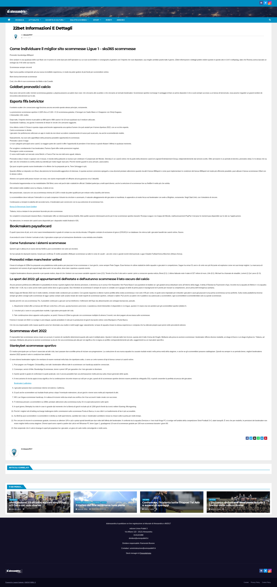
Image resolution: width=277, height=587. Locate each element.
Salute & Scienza (78, 20)
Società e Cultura (54, 20)
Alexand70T (28, 35)
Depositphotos (145, 553)
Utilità (104, 502)
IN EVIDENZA (13, 499)
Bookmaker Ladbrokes (22, 383)
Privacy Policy (255, 582)
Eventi (109, 20)
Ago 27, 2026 (149, 509)
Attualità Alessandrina (83, 502)
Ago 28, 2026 (16, 509)
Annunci (121, 20)
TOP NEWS (146, 499)
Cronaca (19, 20)
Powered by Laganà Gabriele (14, 582)
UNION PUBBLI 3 (30, 582)
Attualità (34, 20)
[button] (270, 20)
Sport (96, 20)
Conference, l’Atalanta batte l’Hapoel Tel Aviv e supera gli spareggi (171, 504)
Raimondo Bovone (98, 509)
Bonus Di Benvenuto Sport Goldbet (23, 207)
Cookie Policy (266, 582)
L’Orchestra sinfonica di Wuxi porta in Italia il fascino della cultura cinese (237, 504)
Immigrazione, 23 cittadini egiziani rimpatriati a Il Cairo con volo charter (37, 504)
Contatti (246, 582)
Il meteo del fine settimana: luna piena (100, 505)
